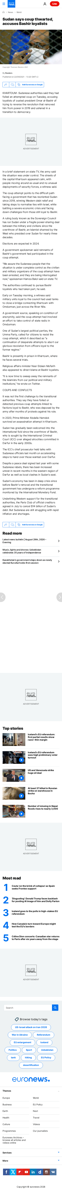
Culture (6, 1124)
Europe (6, 1098)
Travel (36, 1117)
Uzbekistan (47, 1050)
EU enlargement (22, 1042)
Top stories (13, 728)
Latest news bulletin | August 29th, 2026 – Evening (24, 541)
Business (7, 1104)
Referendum (43, 1034)
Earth (5, 1111)
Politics (13, 1050)
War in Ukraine (20, 1034)
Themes (7, 1090)
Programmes (9, 1130)
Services (7, 1152)
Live (54, 3)
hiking (28, 1057)
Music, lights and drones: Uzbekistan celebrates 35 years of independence (22, 551)
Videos (36, 1124)
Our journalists (40, 1130)
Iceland (44, 1042)
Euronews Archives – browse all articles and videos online (14, 1140)
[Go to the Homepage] (11, 4)
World (19, 12)
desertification (31, 1065)
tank (13, 1057)
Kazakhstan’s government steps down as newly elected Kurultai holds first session (27, 561)
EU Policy (46, 1057)
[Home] (3, 12)
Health (6, 1117)
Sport (29, 1050)
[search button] (55, 1007)
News (10, 12)
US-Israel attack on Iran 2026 (31, 1027)
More (5, 1160)
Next (35, 1111)
